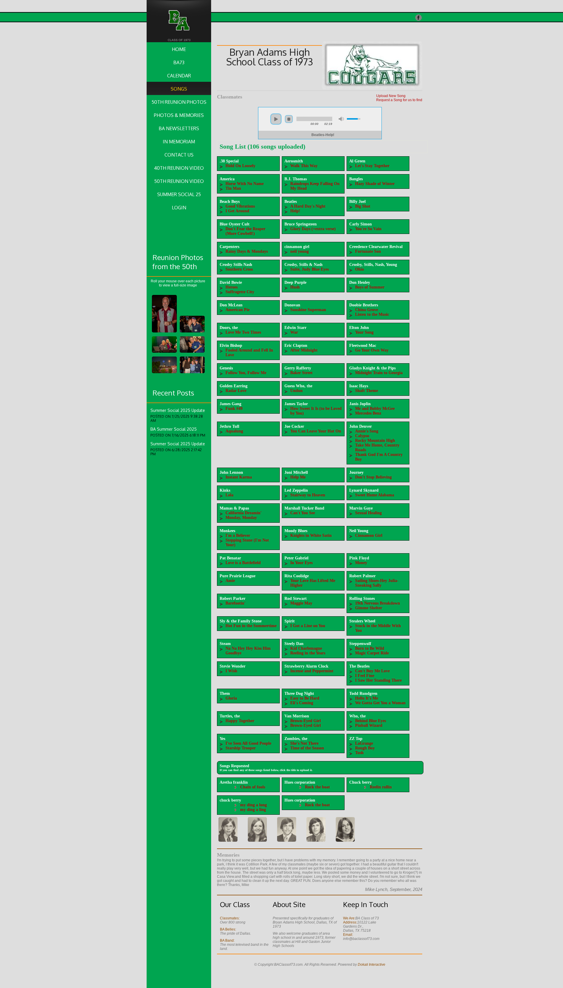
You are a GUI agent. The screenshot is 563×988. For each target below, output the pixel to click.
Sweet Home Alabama (374, 495)
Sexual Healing (368, 513)
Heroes (231, 287)
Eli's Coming (301, 703)
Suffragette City (239, 292)
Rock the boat (317, 787)
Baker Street (301, 373)
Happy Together (239, 721)
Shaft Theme (366, 390)
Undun (296, 390)
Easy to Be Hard (304, 698)
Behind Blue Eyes (370, 721)
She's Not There (304, 743)
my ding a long (253, 805)
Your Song (364, 332)
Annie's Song (366, 431)
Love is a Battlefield (243, 563)
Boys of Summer (369, 287)
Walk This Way (304, 166)
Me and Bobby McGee (375, 408)
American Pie (237, 310)
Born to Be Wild (369, 648)
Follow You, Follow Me (245, 373)
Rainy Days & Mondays (246, 251)
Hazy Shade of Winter (375, 183)
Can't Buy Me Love (372, 671)
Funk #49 (234, 408)
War (294, 332)
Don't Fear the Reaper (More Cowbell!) (245, 231)
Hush (295, 287)
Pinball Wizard (368, 725)
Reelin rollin (381, 787)
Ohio (359, 269)
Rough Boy (365, 748)
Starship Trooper (240, 748)
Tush (359, 753)
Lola (229, 495)
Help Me (298, 477)
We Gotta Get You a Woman (380, 703)
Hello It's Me (366, 698)
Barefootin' (235, 603)
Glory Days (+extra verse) (313, 229)
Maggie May (301, 603)
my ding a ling (253, 809)
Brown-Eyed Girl (305, 721)
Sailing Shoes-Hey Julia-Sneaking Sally (376, 583)
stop (289, 119)
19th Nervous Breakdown (377, 603)
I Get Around (237, 211)
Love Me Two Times (243, 332)
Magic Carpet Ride (372, 653)
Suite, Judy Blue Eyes (309, 269)
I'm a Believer (237, 535)
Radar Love (235, 390)
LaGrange (364, 743)
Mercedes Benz (368, 413)
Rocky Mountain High (375, 440)
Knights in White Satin (311, 535)
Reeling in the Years (307, 653)
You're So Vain (368, 229)
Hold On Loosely (240, 166)
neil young (299, 251)
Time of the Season (307, 748)
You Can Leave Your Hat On (315, 431)
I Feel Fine (364, 675)
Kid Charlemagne (306, 648)
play (276, 119)
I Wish (231, 671)
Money (361, 563)
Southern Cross (239, 269)
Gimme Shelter (368, 608)
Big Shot (362, 206)
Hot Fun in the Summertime (251, 626)
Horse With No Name (244, 183)
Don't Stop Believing (373, 477)
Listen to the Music (372, 314)
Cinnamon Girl (368, 535)
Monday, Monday (241, 517)
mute (341, 119)
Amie (230, 580)
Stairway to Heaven (307, 495)
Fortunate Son (368, 251)
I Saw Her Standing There (378, 680)
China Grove (366, 310)
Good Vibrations (240, 206)
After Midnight (304, 350)
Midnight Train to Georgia (379, 373)
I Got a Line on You (307, 626)
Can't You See (302, 513)
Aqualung (234, 431)
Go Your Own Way (372, 350)
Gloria (231, 698)
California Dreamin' (243, 513)
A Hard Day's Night (307, 206)
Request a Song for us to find (399, 100)
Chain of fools (252, 787)
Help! (295, 211)
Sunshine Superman (308, 310)
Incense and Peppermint (311, 671)
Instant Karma (238, 477)
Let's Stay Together (372, 166)
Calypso (362, 436)
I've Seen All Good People (248, 743)
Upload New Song (391, 96)
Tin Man (233, 188)
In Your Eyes (301, 563)
